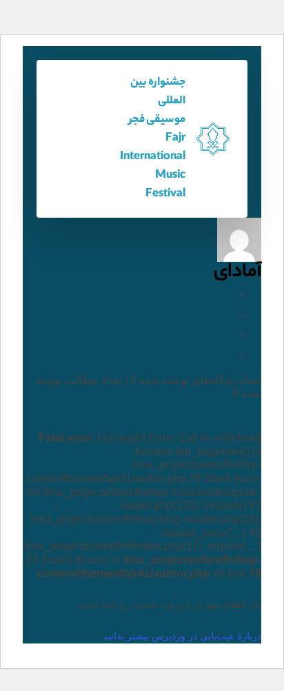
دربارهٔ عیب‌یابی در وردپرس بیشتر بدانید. (181, 635)
